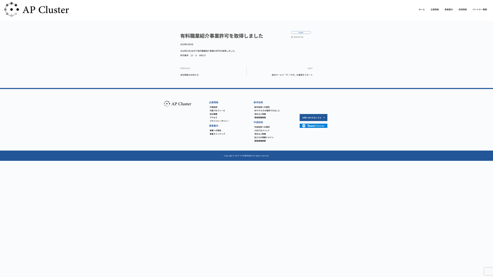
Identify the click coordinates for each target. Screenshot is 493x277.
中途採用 (258, 122)
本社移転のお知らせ (189, 74)
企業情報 (213, 102)
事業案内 (213, 125)
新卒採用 (258, 102)
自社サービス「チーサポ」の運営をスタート (292, 74)
